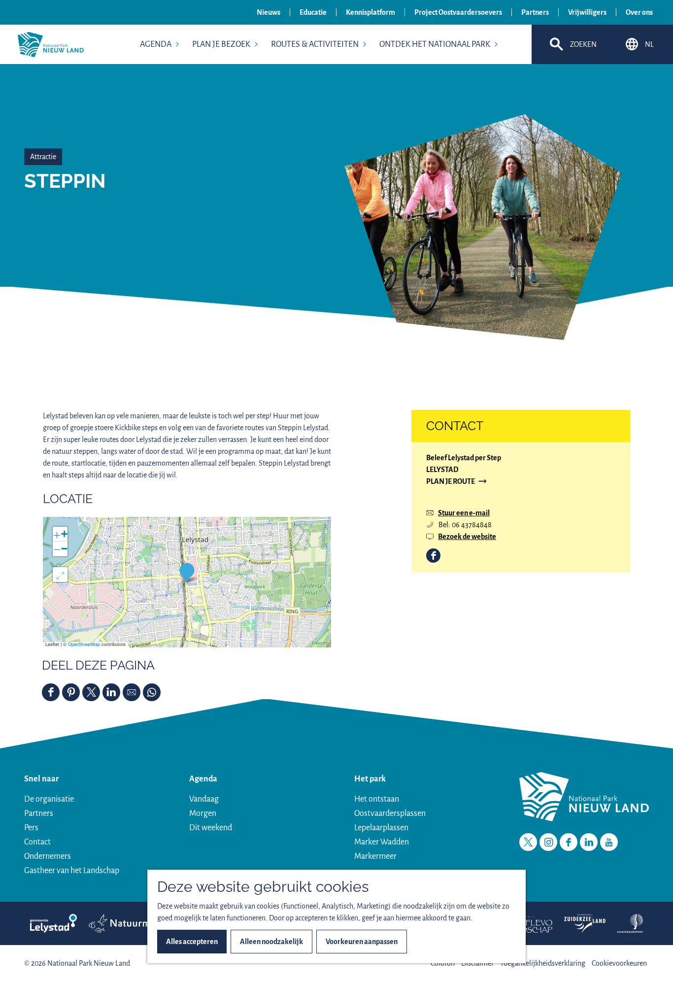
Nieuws (268, 12)
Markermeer (375, 856)
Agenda (203, 779)
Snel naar (41, 779)
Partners (535, 12)
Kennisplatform (370, 12)
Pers (31, 827)
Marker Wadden (381, 842)
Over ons (639, 12)
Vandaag (204, 799)
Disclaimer (477, 963)
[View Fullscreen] (60, 574)
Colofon (443, 963)
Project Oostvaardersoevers (458, 12)
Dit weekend (210, 827)
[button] (187, 572)
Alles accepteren (192, 942)
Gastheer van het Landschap (71, 870)
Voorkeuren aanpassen (362, 942)
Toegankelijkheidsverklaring (542, 963)
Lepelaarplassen (381, 827)
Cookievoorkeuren (619, 963)
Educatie (313, 12)
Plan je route (450, 482)
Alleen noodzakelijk (271, 942)
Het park (370, 779)
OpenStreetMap (84, 644)
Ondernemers (47, 856)
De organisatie (49, 799)
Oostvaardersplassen (390, 813)
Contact (37, 842)
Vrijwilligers (587, 12)
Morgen (202, 813)
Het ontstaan (376, 799)
